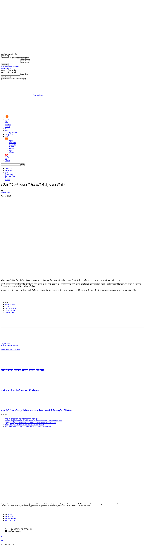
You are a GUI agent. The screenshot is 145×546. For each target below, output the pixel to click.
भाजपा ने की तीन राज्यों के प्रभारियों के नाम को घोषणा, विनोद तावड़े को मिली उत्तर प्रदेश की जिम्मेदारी (36, 410)
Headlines (8, 170)
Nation (7, 178)
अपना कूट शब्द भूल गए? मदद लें (10, 66)
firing (7, 306)
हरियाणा (11, 152)
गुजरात (11, 150)
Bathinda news (10, 304)
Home (10, 514)
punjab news (9, 312)
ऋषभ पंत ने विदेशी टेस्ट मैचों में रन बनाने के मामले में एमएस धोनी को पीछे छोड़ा (28, 426)
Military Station (10, 310)
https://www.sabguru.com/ (9, 345)
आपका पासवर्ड (24, 62)
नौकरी (7, 136)
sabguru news (5, 192)
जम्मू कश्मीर (12, 145)
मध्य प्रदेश (12, 143)
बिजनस (7, 127)
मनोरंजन (7, 119)
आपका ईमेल (24, 74)
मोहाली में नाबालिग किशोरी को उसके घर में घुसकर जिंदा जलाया (22, 370)
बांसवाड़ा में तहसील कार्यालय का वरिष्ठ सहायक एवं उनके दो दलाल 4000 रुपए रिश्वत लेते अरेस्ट (33, 421)
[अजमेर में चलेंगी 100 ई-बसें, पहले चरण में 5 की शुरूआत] (12, 386)
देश (6, 121)
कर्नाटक (11, 148)
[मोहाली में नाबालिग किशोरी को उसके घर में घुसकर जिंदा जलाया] (12, 366)
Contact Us (11, 520)
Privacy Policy (6, 68)
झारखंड (11, 146)
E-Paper (8, 157)
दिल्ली (11, 141)
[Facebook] (4, 201)
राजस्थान (8, 125)
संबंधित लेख (4, 350)
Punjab (7, 180)
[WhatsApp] (27, 201)
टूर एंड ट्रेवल (9, 134)
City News (8, 168)
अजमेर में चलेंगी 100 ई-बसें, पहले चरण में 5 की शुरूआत (20, 390)
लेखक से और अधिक (14, 350)
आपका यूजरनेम (25, 60)
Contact (7, 161)
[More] (35, 201)
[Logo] (17, 111)
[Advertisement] (72, 261)
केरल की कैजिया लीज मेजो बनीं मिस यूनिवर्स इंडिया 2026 (22, 419)
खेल (6, 129)
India (6, 172)
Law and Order (10, 176)
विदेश (6, 123)
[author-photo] (6, 342)
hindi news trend (10, 308)
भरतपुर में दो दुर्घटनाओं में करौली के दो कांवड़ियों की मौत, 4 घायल (24, 425)
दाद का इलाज (13, 132)
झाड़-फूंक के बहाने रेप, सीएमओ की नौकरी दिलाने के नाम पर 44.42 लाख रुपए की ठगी (30, 423)
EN (6, 159)
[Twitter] (11, 201)
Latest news (9, 174)
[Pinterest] (19, 201)
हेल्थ (6, 130)
